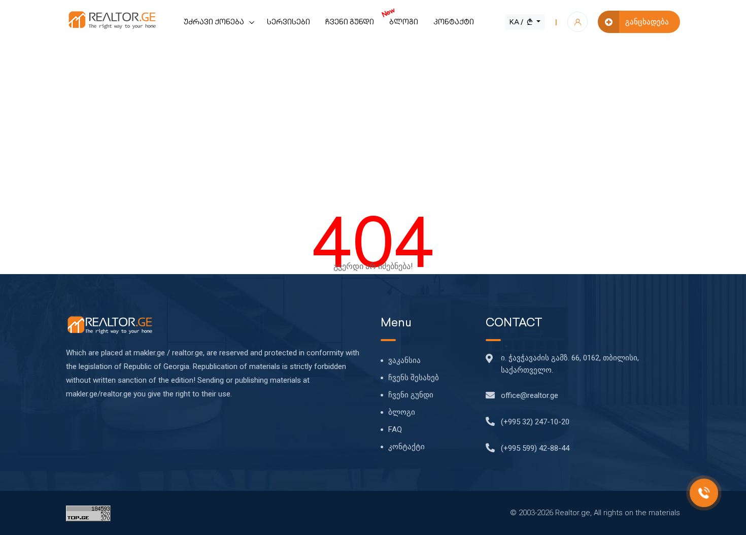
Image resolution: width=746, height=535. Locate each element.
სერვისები (288, 22)
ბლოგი (400, 16)
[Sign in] (577, 22)
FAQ (395, 429)
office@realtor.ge (529, 395)
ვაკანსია (404, 360)
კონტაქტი (453, 22)
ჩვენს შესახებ (413, 377)
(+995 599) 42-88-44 (535, 448)
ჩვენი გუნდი (349, 22)
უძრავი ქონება (214, 22)
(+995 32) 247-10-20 (535, 421)
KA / (517, 22)
